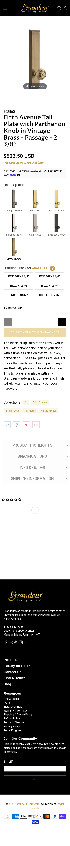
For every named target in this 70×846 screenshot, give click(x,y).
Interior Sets (12, 410)
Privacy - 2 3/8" (18, 285)
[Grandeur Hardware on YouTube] (11, 643)
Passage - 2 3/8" (18, 276)
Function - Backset (26, 268)
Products (11, 660)
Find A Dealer (14, 678)
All (26, 402)
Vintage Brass (48, 410)
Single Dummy (18, 295)
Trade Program (13, 730)
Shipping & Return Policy (18, 714)
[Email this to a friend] (36, 424)
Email (8, 761)
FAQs (7, 702)
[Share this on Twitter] (7, 424)
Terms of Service (14, 722)
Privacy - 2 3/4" (49, 285)
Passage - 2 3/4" (49, 276)
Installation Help (13, 706)
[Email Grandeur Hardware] (26, 643)
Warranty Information (16, 710)
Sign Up (35, 779)
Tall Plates (30, 410)
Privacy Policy (12, 726)
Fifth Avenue (40, 402)
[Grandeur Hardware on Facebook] (6, 643)
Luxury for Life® (17, 666)
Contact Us (12, 672)
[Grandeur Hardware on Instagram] (21, 643)
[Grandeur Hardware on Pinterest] (16, 643)
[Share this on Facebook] (16, 424)
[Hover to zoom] (35, 59)
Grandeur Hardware (28, 804)
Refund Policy (12, 718)
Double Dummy (49, 295)
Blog (7, 684)
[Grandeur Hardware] (35, 8)
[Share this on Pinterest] (26, 424)
